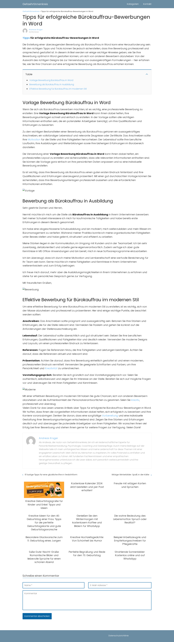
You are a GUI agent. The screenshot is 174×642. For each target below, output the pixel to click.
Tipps (26, 38)
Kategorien (133, 4)
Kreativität (51, 368)
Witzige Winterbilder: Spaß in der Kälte (130, 474)
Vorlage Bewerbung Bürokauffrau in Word (51, 80)
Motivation (34, 139)
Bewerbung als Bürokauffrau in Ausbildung (51, 84)
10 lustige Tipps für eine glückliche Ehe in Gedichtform (51, 474)
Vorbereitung (110, 415)
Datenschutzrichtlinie (118, 635)
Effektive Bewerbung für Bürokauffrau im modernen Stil (58, 88)
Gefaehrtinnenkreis (35, 4)
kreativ (135, 400)
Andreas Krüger (36, 29)
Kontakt (147, 4)
